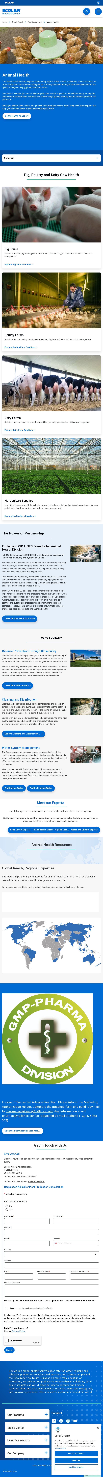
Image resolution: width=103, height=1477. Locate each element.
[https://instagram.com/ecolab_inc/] (68, 1421)
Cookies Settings (76, 1467)
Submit (9, 1350)
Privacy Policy (18, 1331)
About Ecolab (17, 22)
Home (4, 22)
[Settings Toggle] (98, 3)
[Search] (86, 11)
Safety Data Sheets (39, 1465)
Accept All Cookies (76, 1454)
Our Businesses (35, 22)
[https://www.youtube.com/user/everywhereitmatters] (75, 1421)
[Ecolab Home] (12, 11)
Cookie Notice (60, 1448)
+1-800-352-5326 (36, 1181)
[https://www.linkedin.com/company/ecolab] (54, 1421)
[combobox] (56, 1243)
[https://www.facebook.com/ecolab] (61, 1421)
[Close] (98, 1428)
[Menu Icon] (98, 11)
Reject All (76, 1460)
